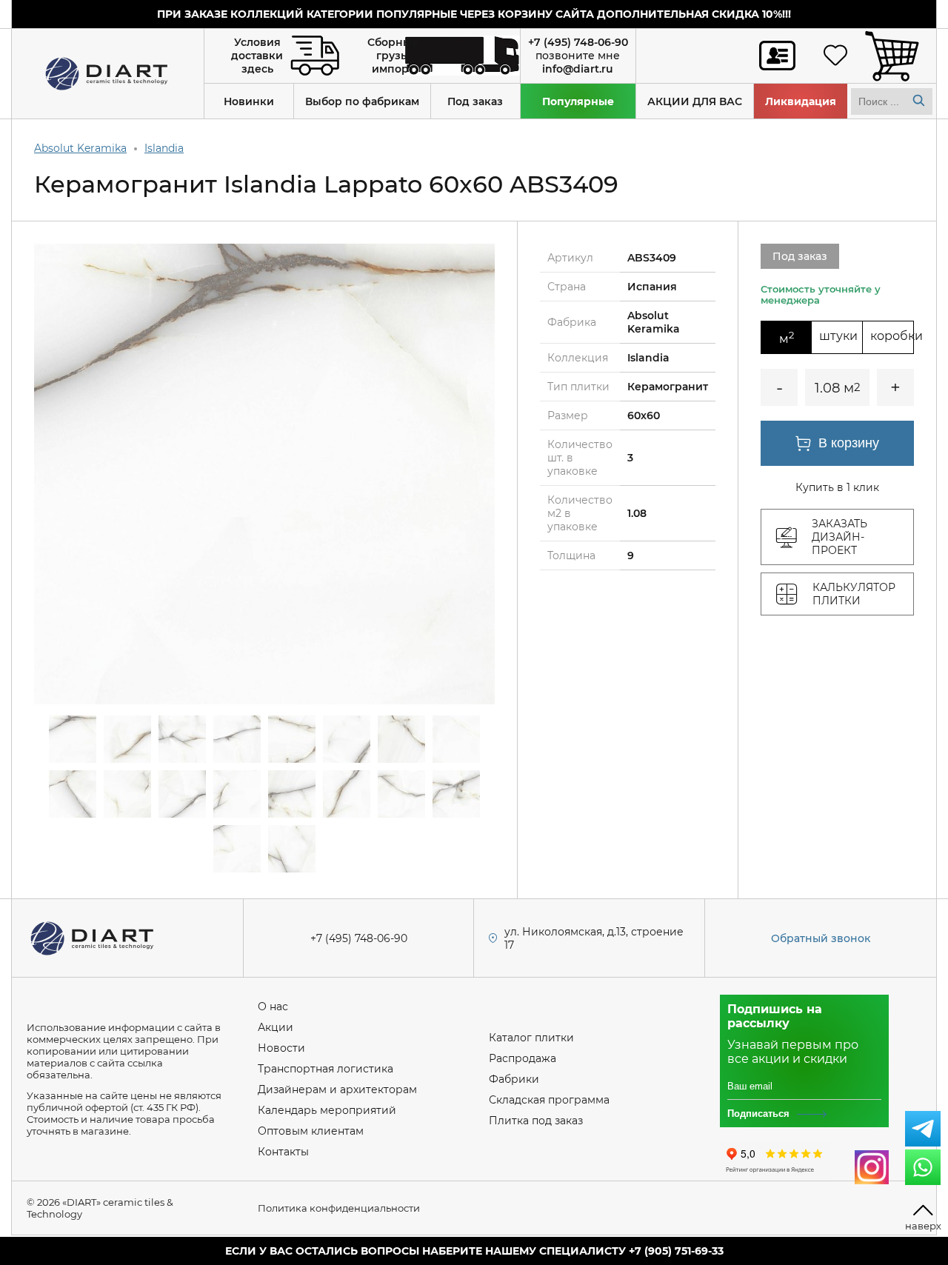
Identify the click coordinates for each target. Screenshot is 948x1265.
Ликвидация (800, 101)
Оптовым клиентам (311, 1131)
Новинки (249, 101)
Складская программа (549, 1100)
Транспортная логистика (325, 1068)
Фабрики (514, 1079)
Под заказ (475, 101)
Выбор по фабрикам (362, 101)
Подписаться (758, 1113)
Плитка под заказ (536, 1120)
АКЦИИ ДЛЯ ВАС (694, 101)
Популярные (578, 101)
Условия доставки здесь (257, 56)
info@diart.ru (577, 69)
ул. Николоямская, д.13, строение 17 (594, 938)
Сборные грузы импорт (392, 56)
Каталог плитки (531, 1037)
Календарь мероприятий (327, 1110)
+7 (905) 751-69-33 (676, 1251)
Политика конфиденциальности (339, 1208)
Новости (281, 1048)
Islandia (164, 148)
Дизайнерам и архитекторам (337, 1089)
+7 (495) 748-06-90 (578, 42)
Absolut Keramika (80, 148)
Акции (275, 1027)
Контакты (283, 1151)
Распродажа (522, 1058)
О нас (273, 1006)
